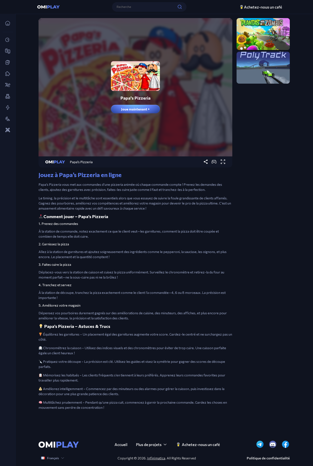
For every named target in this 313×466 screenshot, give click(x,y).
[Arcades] (6, 40)
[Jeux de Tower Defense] (6, 96)
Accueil (121, 444)
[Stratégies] (6, 130)
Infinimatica (156, 458)
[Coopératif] (6, 51)
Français (53, 458)
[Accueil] (6, 23)
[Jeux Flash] (6, 107)
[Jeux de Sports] (6, 85)
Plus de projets (149, 444)
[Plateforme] (6, 119)
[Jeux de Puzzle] (6, 74)
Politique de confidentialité (268, 458)
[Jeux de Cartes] (6, 62)
